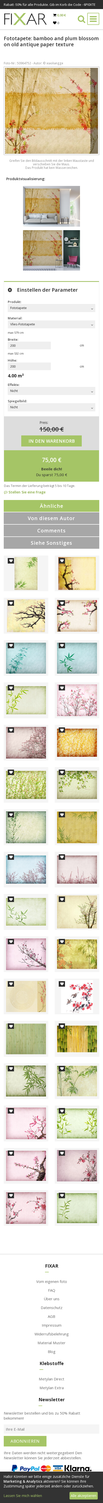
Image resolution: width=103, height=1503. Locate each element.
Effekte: (14, 384)
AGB (51, 1316)
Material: (15, 318)
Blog (52, 1351)
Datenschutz (51, 1307)
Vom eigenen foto (51, 1281)
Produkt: (14, 301)
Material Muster (52, 1342)
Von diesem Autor (51, 518)
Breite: (13, 339)
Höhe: (12, 360)
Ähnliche (51, 506)
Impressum (52, 1325)
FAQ (51, 1290)
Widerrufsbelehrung (51, 1333)
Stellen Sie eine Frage (27, 492)
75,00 (49, 460)
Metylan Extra (52, 1387)
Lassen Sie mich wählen (23, 1495)
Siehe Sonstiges (51, 542)
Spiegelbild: (17, 401)
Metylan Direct (51, 1378)
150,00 (49, 429)
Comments (51, 530)
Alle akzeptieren (83, 1495)
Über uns (52, 1298)
